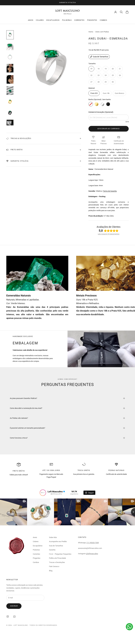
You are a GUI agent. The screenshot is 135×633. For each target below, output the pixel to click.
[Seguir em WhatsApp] (14, 616)
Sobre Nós (53, 537)
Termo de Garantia (110, 191)
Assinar (14, 606)
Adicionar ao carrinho (108, 129)
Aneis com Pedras (102, 32)
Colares (40, 20)
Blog (50, 571)
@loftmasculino (92, 554)
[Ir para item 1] (10, 34)
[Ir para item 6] (10, 90)
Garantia (52, 550)
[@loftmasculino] (42, 492)
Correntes (79, 20)
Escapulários (52, 20)
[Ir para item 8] (10, 112)
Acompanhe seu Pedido (58, 541)
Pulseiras (67, 20)
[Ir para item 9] (10, 124)
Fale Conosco (54, 566)
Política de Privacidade (57, 558)
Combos (103, 20)
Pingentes (92, 20)
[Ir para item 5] (10, 79)
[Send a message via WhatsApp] (129, 626)
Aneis (30, 20)
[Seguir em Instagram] (7, 616)
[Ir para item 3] (10, 57)
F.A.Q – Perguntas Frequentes (60, 554)
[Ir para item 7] (10, 101)
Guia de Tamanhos (100, 57)
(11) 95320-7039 (92, 543)
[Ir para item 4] (10, 68)
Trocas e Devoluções (57, 562)
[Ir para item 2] (10, 45)
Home (90, 32)
